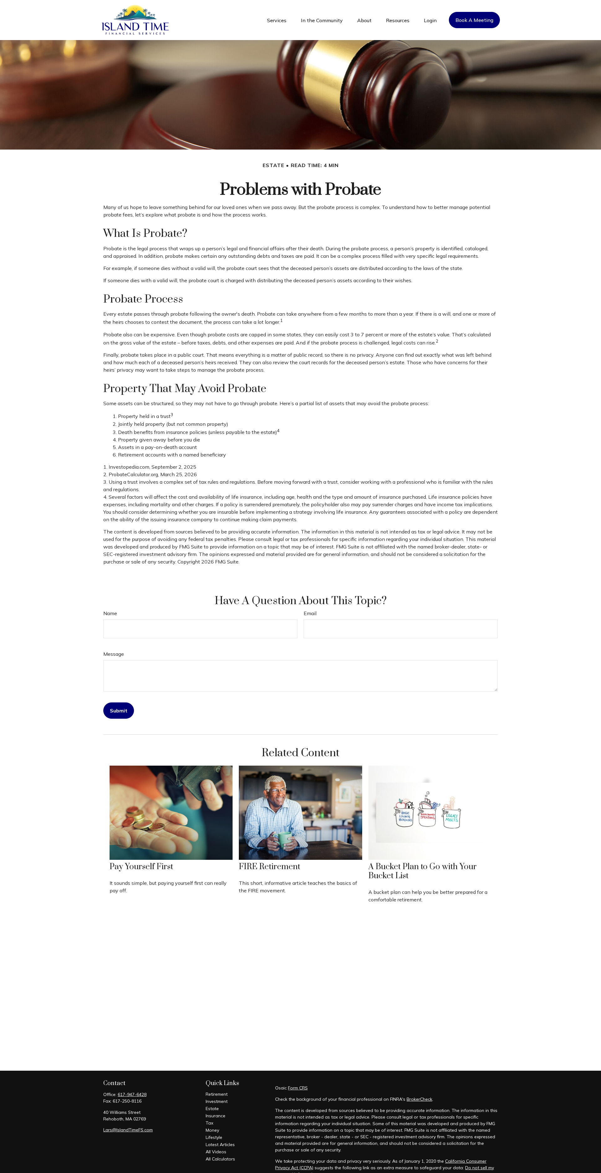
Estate (212, 1108)
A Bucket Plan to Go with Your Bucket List (422, 871)
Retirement (217, 1094)
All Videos (216, 1152)
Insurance (215, 1116)
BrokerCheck (419, 1099)
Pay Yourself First (141, 867)
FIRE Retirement (269, 867)
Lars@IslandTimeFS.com (128, 1130)
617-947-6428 (132, 1094)
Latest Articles (220, 1144)
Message (113, 654)
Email (310, 613)
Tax (209, 1123)
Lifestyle (214, 1137)
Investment (217, 1101)
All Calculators (220, 1159)
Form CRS (298, 1088)
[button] (277, 20)
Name (110, 613)
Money (212, 1130)
